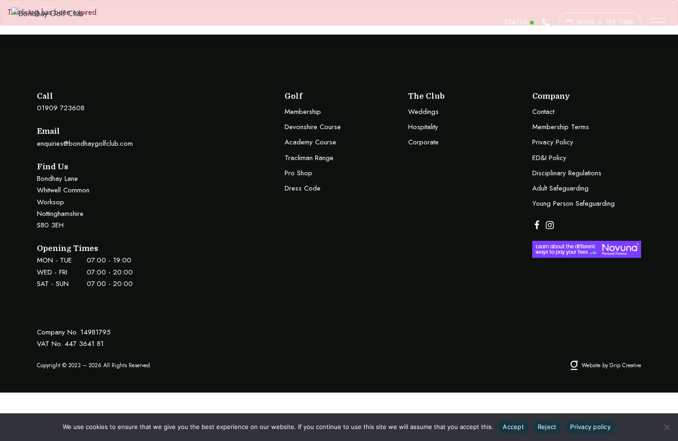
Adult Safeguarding (560, 188)
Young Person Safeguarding (573, 203)
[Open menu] (657, 22)
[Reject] (666, 427)
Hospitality (423, 127)
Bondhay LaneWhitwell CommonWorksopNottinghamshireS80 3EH (63, 201)
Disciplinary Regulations (566, 173)
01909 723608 (60, 108)
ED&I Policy (549, 158)
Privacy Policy (552, 142)
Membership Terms (560, 127)
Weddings (423, 112)
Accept (513, 426)
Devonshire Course (313, 127)
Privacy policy (590, 426)
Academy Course (310, 142)
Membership (303, 112)
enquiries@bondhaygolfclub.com (85, 143)
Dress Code (303, 188)
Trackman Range (309, 158)
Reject (547, 426)
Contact (543, 112)
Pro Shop (298, 173)
